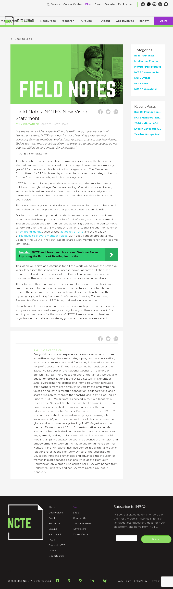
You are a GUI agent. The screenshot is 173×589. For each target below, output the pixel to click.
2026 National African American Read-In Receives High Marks (148, 123)
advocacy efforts (71, 231)
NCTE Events (142, 78)
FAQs (51, 540)
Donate (110, 4)
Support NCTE (56, 545)
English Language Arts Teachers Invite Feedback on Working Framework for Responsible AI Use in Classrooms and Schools (148, 129)
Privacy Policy (123, 581)
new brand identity (30, 231)
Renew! (144, 20)
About (105, 20)
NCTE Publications (145, 89)
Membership (55, 534)
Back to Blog (23, 39)
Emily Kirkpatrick (27, 124)
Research (67, 20)
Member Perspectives (147, 67)
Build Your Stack (144, 56)
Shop (98, 4)
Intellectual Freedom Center (148, 61)
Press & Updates (82, 523)
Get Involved (125, 20)
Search (55, 4)
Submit (156, 539)
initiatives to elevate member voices (43, 235)
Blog (88, 4)
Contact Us (79, 518)
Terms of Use (158, 581)
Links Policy (140, 581)
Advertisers (79, 529)
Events (52, 518)
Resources (48, 20)
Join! (163, 20)
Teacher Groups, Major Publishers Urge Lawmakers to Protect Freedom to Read (148, 134)
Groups (86, 20)
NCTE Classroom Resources (148, 72)
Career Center (72, 4)
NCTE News (61, 124)
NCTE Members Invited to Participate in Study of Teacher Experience (148, 118)
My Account (126, 4)
